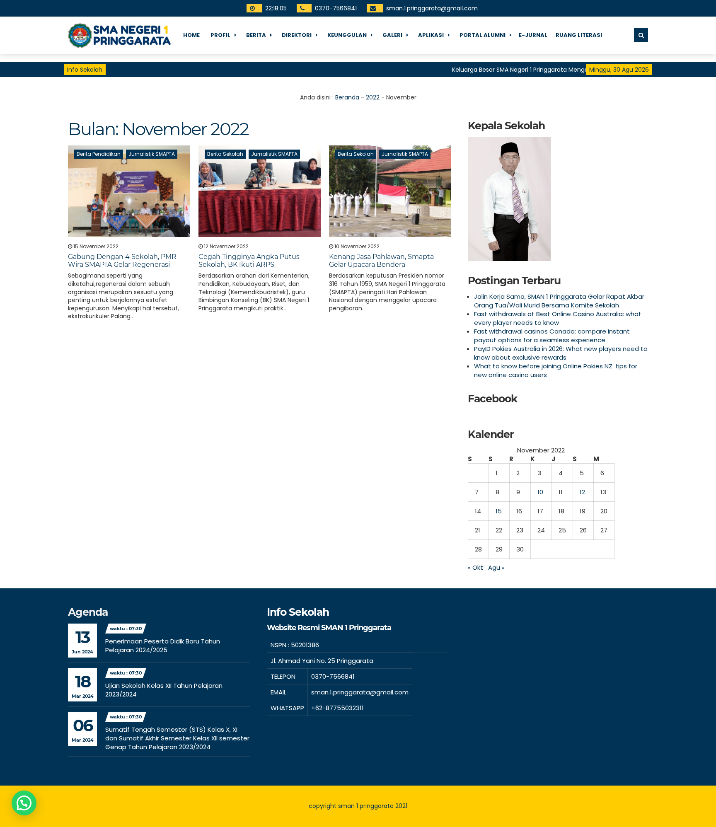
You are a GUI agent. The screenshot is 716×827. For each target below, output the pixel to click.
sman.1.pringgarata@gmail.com (432, 8)
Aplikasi (431, 35)
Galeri (392, 35)
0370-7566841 (336, 8)
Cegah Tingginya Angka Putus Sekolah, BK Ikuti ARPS (249, 260)
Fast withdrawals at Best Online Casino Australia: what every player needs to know (557, 318)
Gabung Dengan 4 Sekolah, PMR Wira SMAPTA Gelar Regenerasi (122, 260)
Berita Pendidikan (99, 153)
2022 (373, 97)
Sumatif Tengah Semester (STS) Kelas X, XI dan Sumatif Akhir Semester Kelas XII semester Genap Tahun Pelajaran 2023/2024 (177, 738)
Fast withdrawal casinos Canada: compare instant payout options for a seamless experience (552, 335)
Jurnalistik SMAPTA (151, 153)
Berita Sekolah (225, 153)
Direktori (297, 35)
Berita (256, 35)
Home (191, 35)
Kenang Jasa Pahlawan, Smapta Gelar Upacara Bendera (381, 260)
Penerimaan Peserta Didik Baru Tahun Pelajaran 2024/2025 (162, 645)
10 (540, 492)
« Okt (475, 567)
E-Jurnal (533, 35)
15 (499, 511)
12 (582, 492)
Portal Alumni (483, 35)
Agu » (496, 567)
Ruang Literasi (579, 35)
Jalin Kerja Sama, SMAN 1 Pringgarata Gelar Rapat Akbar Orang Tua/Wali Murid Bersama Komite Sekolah (559, 301)
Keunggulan (347, 35)
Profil (220, 35)
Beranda (347, 97)
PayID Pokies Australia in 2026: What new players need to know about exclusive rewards (561, 353)
